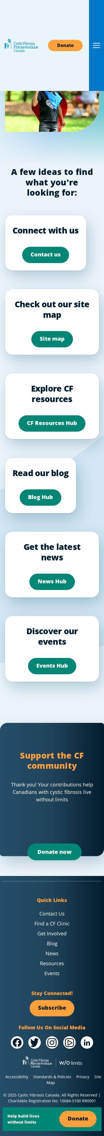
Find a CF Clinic (52, 923)
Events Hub (52, 665)
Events (52, 973)
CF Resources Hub (52, 423)
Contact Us (52, 913)
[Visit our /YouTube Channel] (69, 1042)
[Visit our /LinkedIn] (87, 1043)
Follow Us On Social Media (52, 1027)
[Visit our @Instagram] (52, 1042)
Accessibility (17, 1076)
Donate (65, 45)
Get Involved (52, 933)
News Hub (52, 581)
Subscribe (52, 1007)
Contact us (46, 254)
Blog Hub (40, 497)
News (52, 953)
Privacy (82, 1076)
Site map (52, 338)
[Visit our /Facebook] (17, 1042)
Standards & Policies (52, 1076)
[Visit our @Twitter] (34, 1042)
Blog (52, 943)
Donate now (54, 852)
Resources (52, 963)
